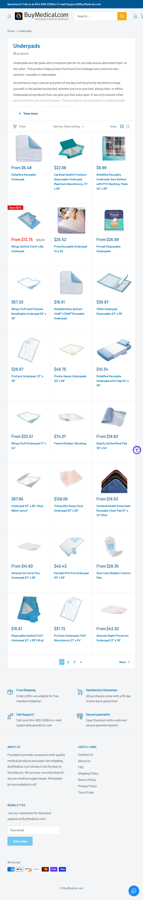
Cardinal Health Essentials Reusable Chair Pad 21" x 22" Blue (113, 510)
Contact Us (85, 754)
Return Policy (87, 779)
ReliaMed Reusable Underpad (23, 177)
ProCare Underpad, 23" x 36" (27, 378)
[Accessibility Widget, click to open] (137, 450)
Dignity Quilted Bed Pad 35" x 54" (111, 445)
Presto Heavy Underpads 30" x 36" (70, 378)
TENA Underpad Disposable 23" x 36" (109, 311)
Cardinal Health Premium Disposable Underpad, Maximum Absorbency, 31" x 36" (71, 181)
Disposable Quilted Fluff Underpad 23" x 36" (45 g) (27, 638)
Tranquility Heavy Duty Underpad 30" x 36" (68, 508)
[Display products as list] (128, 126)
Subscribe (20, 841)
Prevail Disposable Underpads (108, 249)
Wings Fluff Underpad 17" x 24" (28, 445)
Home (11, 31)
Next (122, 662)
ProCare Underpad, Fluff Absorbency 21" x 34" (70, 638)
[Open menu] (9, 16)
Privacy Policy (87, 786)
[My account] (135, 16)
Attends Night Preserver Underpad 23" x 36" (112, 638)
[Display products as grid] (122, 126)
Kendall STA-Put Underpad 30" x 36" (71, 575)
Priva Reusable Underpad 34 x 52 (70, 249)
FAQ (81, 767)
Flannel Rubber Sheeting (70, 443)
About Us (84, 761)
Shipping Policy (88, 773)
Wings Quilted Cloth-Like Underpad (27, 249)
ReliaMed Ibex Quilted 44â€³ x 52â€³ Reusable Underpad (69, 313)
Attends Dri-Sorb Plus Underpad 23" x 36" (25, 575)
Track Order (86, 792)
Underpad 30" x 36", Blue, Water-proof (27, 508)
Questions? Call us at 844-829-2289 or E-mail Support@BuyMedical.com (54, 4)
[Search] (122, 16)
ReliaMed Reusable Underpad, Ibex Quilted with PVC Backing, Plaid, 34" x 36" (112, 181)
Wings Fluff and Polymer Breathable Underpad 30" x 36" (28, 313)
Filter (22, 126)
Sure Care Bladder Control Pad (113, 575)
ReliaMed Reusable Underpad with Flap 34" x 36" (112, 380)
